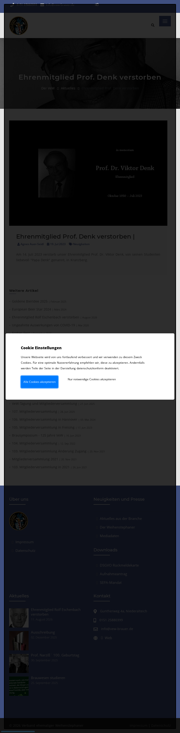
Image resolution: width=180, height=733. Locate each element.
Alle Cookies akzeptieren (39, 382)
